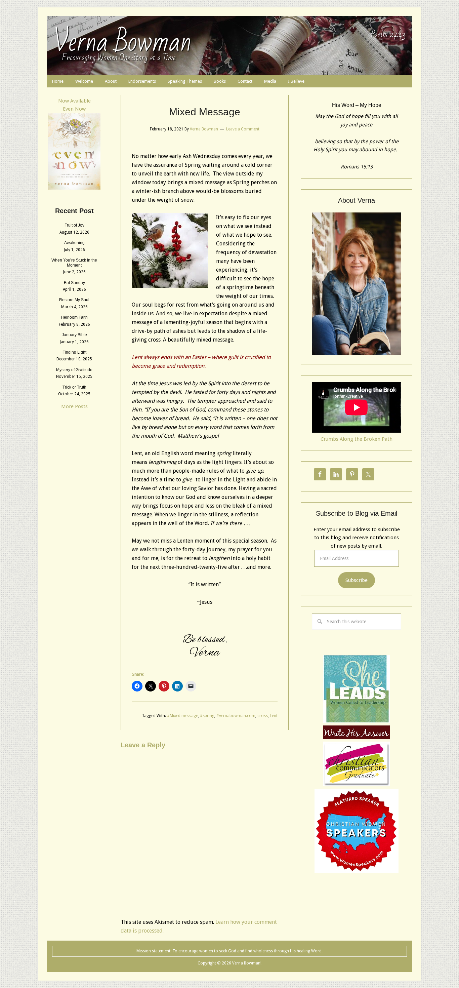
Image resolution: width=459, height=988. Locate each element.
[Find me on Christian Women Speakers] (357, 871)
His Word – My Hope (356, 105)
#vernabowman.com (235, 715)
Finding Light (74, 352)
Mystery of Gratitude (74, 369)
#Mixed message (182, 715)
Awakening (74, 242)
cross (262, 715)
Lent (274, 715)
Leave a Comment (242, 129)
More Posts (74, 406)
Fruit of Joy (74, 225)
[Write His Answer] (356, 721)
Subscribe (356, 580)
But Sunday (74, 282)
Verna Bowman (122, 42)
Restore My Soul (74, 300)
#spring (207, 715)
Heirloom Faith (74, 317)
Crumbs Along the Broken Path (356, 439)
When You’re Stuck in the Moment (74, 262)
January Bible (74, 334)
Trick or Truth (74, 387)
